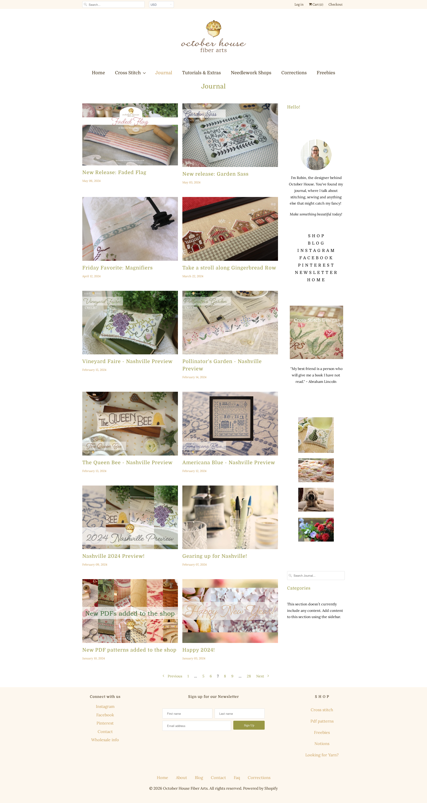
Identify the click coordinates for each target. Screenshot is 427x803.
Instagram (105, 706)
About (181, 777)
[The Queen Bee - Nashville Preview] (130, 424)
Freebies (326, 72)
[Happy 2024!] (230, 611)
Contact (105, 731)
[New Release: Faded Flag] (130, 134)
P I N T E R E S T (316, 265)
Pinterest (105, 723)
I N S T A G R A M (315, 250)
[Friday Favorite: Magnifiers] (130, 229)
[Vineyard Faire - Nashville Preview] (130, 323)
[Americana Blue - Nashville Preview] (230, 424)
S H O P (316, 236)
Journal (163, 72)
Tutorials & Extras (201, 72)
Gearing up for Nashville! (214, 556)
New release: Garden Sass (215, 174)
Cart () (317, 4)
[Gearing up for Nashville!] (230, 517)
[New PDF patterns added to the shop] (130, 611)
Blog (199, 777)
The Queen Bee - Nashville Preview (127, 462)
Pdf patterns (322, 721)
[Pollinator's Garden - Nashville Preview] (230, 323)
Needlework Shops (251, 72)
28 (249, 676)
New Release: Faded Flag (114, 172)
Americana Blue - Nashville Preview (228, 462)
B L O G (316, 243)
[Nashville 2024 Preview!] (130, 517)
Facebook (105, 714)
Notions (321, 743)
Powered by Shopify (260, 788)
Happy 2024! (198, 650)
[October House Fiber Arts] (213, 39)
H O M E (316, 280)
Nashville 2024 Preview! (113, 556)
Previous (174, 676)
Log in (299, 4)
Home (98, 72)
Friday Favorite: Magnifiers (117, 268)
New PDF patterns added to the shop (129, 650)
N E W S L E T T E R (316, 272)
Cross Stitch (128, 72)
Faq (237, 777)
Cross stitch (322, 709)
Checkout (335, 4)
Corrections (294, 72)
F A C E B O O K (315, 258)
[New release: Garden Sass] (230, 135)
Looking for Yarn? (322, 754)
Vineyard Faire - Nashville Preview (127, 361)
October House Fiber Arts (185, 788)
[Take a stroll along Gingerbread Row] (230, 229)
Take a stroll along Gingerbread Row (229, 268)
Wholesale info (105, 739)
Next (260, 676)
